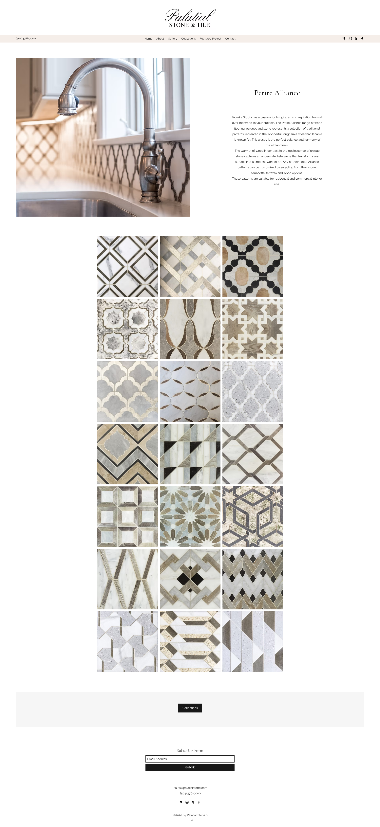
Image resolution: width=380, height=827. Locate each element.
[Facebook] (362, 39)
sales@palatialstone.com (190, 788)
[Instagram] (350, 39)
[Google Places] (344, 39)
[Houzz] (356, 39)
